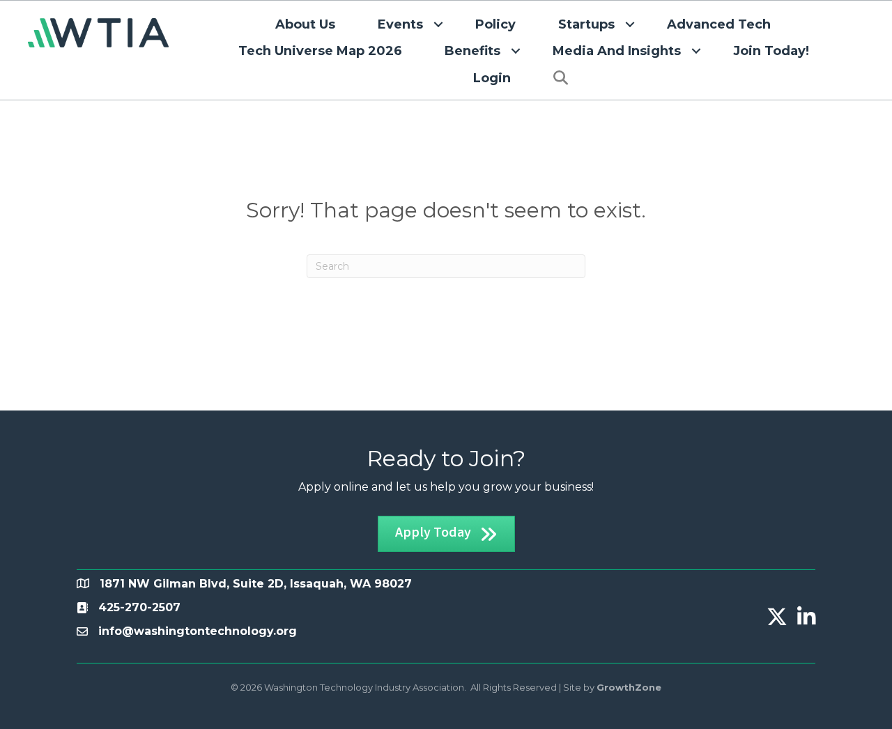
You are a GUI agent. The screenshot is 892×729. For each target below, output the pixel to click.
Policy (495, 24)
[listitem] (139, 607)
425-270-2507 (139, 607)
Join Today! (771, 51)
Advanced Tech (719, 24)
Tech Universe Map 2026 (320, 51)
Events (400, 24)
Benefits (472, 51)
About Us (305, 24)
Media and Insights (617, 51)
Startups (586, 24)
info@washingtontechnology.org (197, 631)
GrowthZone (629, 687)
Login (492, 78)
